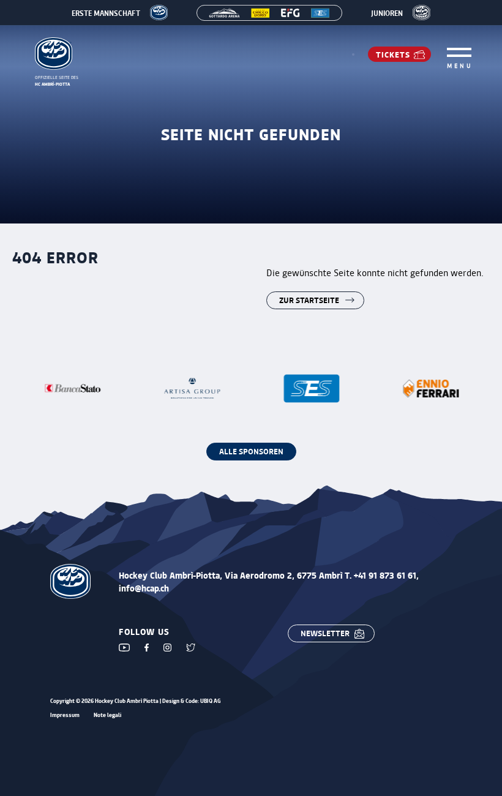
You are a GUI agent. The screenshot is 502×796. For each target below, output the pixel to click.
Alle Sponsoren (251, 451)
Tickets (393, 54)
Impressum (65, 715)
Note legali (107, 715)
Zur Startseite (309, 300)
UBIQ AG (210, 700)
